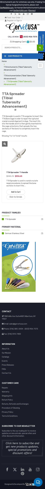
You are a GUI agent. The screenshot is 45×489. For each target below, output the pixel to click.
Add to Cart (15, 192)
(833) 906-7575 (31, 329)
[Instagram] (29, 14)
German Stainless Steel (14, 233)
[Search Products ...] (40, 48)
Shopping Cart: (23, 41)
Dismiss (32, 11)
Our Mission (6, 353)
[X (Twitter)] (16, 14)
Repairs (5, 388)
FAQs (4, 369)
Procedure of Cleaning (11, 408)
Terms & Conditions (10, 416)
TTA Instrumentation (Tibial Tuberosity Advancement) (19, 77)
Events (5, 361)
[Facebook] (12, 14)
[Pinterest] (33, 14)
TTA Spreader (10, 219)
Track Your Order (13, 18)
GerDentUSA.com (20, 11)
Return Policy (7, 400)
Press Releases (8, 365)
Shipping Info (7, 396)
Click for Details (16, 197)
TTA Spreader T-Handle (17, 172)
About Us (5, 349)
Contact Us (6, 373)
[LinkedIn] (20, 14)
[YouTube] (24, 14)
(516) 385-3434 (16, 329)
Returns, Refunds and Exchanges (15, 404)
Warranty (5, 392)
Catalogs (5, 357)
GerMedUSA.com (7, 8)
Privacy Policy (7, 412)
